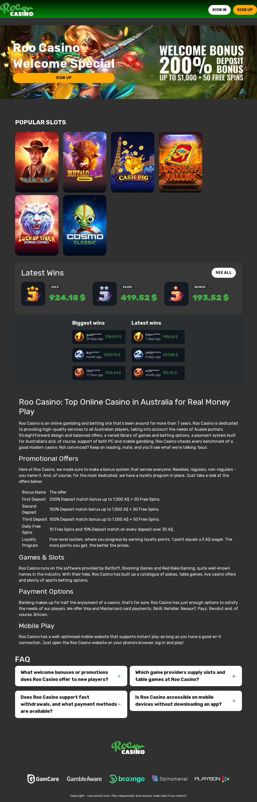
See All (224, 273)
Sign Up (245, 10)
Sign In (219, 10)
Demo (36, 183)
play (37, 169)
